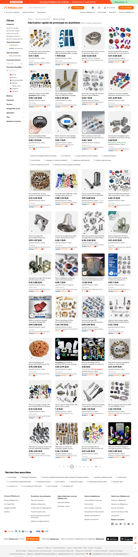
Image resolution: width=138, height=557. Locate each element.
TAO (84, 548)
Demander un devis (64, 506)
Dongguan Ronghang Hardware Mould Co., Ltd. (119, 373)
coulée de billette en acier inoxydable (87, 156)
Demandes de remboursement (94, 512)
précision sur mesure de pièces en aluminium (67, 164)
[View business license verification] (87, 554)
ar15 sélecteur (66, 156)
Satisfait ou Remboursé (38, 504)
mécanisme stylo (68, 486)
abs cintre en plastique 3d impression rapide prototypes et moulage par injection (66, 477)
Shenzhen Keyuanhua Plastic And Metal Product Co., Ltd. (40, 331)
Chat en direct (88, 504)
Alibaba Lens (13, 539)
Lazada (69, 548)
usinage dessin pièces (109, 156)
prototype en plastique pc (29, 477)
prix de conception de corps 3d (40, 164)
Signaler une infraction (91, 519)
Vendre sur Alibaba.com (118, 500)
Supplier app (54, 539)
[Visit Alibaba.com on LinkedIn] (116, 524)
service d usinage (52, 486)
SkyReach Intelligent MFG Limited (66, 373)
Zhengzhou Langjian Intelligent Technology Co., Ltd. (93, 60)
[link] (135, 537)
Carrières (7, 512)
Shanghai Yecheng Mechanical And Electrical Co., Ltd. (119, 105)
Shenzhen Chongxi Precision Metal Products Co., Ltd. (93, 244)
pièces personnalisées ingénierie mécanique (43, 156)
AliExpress (40, 548)
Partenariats (115, 515)
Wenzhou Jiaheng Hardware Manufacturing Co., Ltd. (93, 329)
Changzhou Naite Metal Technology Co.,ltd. (93, 147)
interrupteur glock (118, 481)
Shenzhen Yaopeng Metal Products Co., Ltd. (66, 105)
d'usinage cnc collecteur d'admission (56, 160)
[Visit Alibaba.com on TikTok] (132, 524)
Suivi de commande (117, 508)
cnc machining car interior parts (32, 486)
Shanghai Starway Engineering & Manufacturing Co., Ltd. (40, 105)
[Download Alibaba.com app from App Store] (112, 539)
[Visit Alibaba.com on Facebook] (112, 524)
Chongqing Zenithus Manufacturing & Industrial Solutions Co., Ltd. (93, 458)
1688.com (48, 548)
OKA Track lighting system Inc (64, 144)
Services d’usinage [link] (59, 19)
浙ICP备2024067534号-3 (121, 554)
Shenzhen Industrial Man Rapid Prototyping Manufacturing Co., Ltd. (40, 205)
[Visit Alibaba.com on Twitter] (120, 524)
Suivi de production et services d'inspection (40, 516)
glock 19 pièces (60, 481)
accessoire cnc (13, 486)
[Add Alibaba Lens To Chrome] (32, 539)
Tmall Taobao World (59, 548)
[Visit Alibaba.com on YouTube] (128, 524)
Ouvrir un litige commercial (92, 508)
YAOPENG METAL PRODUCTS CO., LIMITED (40, 247)
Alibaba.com (100, 539)
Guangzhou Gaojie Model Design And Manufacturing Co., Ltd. (66, 63)
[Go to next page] (100, 466)
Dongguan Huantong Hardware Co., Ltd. (93, 413)
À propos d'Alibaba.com (12, 496)
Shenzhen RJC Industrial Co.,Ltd (118, 60)
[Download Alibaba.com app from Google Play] (127, 539)
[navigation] (15, 243)
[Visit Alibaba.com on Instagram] (124, 524)
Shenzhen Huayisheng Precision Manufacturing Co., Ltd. (119, 205)
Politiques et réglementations (40, 521)
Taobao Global (77, 548)
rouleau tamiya (122, 477)
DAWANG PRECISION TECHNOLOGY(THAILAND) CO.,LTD (93, 102)
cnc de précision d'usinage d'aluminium (20, 481)
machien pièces (35, 160)
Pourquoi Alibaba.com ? (11, 500)
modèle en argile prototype (103, 160)
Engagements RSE (10, 508)
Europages (98, 548)
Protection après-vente (38, 512)
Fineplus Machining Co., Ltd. (64, 413)
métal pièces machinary (44, 481)
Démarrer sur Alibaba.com (119, 504)
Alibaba (30, 19)
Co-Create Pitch (9, 504)
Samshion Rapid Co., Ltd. (116, 331)
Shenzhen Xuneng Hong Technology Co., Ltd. (40, 455)
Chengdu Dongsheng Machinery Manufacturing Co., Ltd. (119, 148)
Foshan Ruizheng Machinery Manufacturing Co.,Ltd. (93, 202)
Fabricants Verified (63, 502)
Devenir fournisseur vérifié (119, 512)
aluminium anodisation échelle (103, 477)
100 (96, 466)
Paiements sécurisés (37, 500)
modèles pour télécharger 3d (81, 160)
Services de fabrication (42, 19)
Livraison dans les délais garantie (41, 508)
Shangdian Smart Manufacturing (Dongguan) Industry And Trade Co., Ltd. (40, 147)
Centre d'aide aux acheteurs (93, 500)
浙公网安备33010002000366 (102, 554)
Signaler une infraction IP (92, 515)
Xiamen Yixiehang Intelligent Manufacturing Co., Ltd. (40, 63)
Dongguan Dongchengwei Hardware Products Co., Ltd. (40, 416)
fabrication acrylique (77, 481)
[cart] (99, 8)
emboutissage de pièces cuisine (98, 481)
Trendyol (90, 548)
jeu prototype (12, 477)
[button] (69, 7)
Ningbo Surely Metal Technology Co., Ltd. (119, 289)
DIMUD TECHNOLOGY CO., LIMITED (119, 247)
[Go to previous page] (60, 466)
